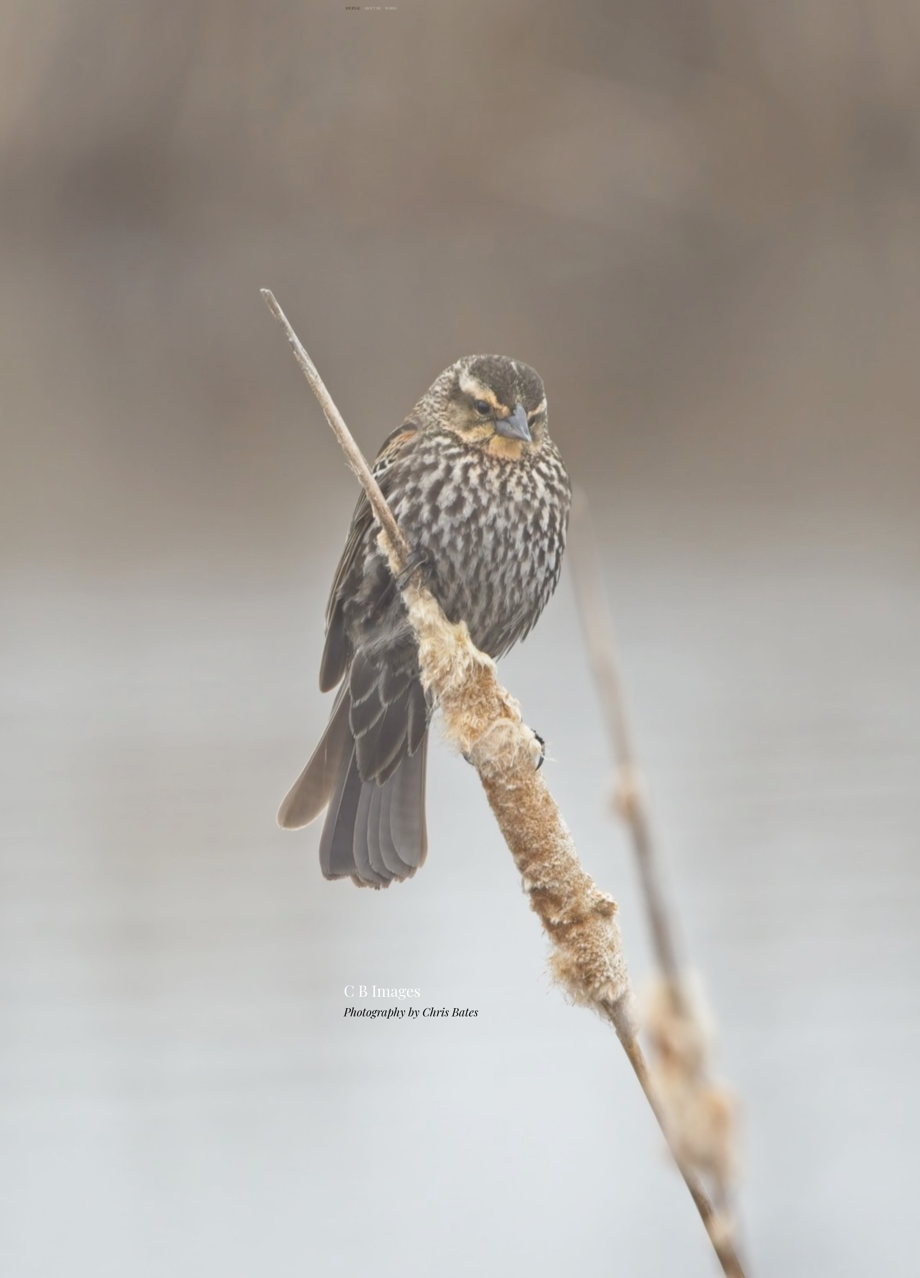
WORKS (391, 8)
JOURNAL (353, 8)
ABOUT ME (372, 8)
